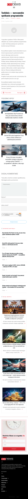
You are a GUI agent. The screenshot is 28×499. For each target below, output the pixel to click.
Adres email (5, 205)
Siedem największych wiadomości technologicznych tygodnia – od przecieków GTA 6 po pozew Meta (14, 286)
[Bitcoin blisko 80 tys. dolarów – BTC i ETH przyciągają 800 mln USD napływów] (14, 394)
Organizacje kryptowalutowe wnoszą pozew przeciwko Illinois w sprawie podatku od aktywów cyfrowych (14, 316)
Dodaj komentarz (14, 222)
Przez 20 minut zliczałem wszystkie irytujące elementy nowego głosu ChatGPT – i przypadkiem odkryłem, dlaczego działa (14, 161)
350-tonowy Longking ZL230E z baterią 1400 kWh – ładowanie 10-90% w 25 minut (13, 265)
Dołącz (14, 448)
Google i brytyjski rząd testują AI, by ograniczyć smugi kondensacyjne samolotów (13, 276)
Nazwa (3, 197)
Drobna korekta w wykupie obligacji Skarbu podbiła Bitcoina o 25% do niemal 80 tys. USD (14, 346)
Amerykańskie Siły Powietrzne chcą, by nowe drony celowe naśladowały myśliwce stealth (14, 116)
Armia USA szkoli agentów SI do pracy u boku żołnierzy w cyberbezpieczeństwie (14, 137)
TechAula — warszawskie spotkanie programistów (12, 14)
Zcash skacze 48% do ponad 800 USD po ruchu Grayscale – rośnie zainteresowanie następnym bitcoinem (14, 375)
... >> (24, 323)
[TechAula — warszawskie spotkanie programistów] (14, 30)
